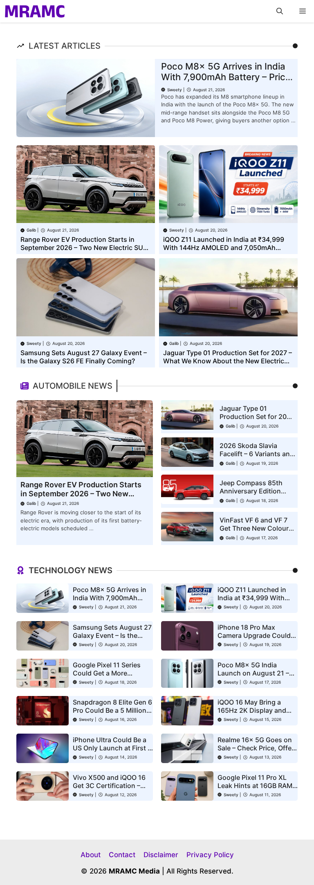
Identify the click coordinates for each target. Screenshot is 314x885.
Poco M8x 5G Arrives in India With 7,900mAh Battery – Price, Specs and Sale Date (227, 77)
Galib (31, 229)
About (91, 855)
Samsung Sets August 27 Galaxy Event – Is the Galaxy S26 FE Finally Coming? (83, 357)
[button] (279, 11)
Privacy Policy (210, 855)
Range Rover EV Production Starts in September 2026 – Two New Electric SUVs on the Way (85, 247)
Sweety (174, 89)
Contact (122, 855)
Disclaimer (161, 855)
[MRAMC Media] (34, 11)
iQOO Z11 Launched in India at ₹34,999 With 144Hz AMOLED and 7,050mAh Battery (223, 247)
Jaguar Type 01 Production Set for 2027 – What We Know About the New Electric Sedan (227, 361)
